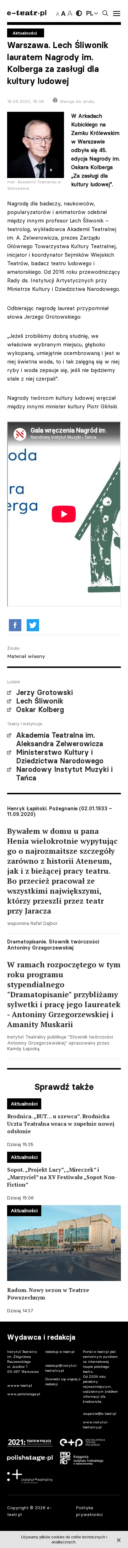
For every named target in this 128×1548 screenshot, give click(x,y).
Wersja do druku (77, 101)
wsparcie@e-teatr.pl (99, 1413)
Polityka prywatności (89, 1511)
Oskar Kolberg (40, 709)
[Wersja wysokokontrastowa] (78, 13)
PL (89, 13)
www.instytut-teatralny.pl (96, 1424)
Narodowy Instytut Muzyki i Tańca (64, 773)
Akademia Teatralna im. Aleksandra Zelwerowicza (59, 739)
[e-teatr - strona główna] (26, 13)
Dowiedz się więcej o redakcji (62, 1381)
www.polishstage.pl (23, 1394)
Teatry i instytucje (24, 723)
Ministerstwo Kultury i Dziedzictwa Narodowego (59, 756)
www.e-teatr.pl (19, 1385)
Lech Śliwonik (39, 701)
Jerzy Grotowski (44, 692)
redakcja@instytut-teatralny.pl (61, 1368)
